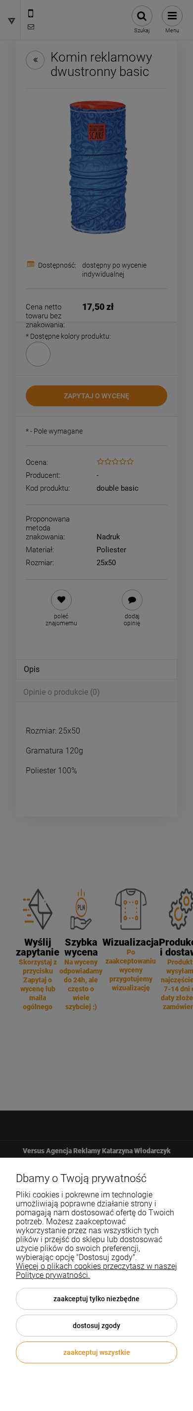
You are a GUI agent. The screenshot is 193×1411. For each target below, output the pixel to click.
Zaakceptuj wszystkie (96, 1352)
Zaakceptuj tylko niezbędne (96, 1299)
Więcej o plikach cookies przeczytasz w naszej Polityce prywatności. (96, 1271)
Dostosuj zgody (96, 1326)
